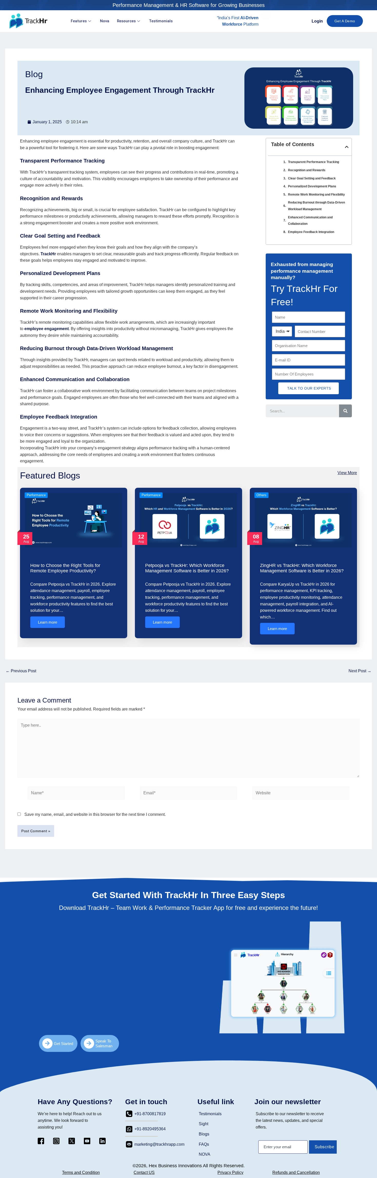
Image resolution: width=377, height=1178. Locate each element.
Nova (104, 21)
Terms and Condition (81, 1172)
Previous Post (21, 671)
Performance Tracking (78, 161)
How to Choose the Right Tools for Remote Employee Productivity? (65, 568)
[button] (265, 16)
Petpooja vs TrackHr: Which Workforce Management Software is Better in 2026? (187, 568)
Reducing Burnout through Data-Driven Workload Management (316, 206)
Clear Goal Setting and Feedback (312, 178)
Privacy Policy (230, 1172)
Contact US (144, 1172)
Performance (36, 495)
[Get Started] (47, 1043)
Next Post (360, 671)
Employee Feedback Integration (311, 232)
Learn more (47, 622)
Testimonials (161, 21)
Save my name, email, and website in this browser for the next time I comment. (95, 814)
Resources (126, 21)
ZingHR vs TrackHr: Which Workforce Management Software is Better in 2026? (302, 568)
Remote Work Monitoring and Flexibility (316, 194)
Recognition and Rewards (51, 198)
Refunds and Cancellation (296, 1172)
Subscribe (324, 1147)
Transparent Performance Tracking (313, 162)
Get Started (63, 1043)
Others (261, 495)
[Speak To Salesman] (89, 1043)
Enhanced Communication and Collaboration (310, 221)
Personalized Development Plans (312, 186)
